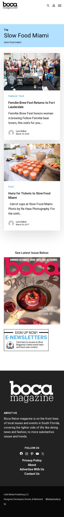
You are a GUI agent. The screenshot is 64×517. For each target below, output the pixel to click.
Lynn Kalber (21, 131)
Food (21, 96)
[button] (59, 5)
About (32, 465)
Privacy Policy (32, 460)
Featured (12, 96)
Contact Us (32, 474)
